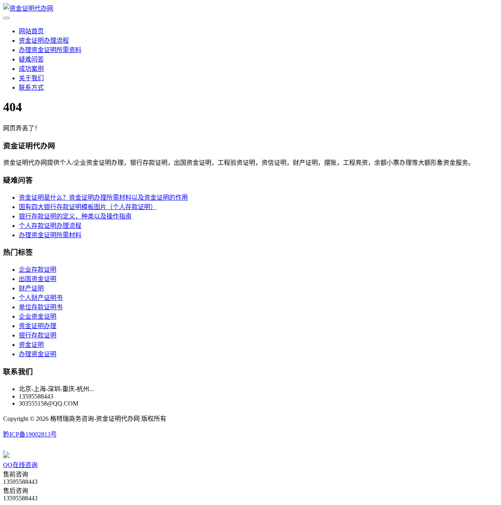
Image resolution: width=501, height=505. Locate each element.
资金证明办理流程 (44, 40)
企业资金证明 (37, 316)
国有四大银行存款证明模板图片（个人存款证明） (88, 207)
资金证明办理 (37, 326)
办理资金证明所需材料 (50, 235)
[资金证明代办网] (28, 8)
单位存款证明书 (41, 307)
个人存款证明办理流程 (50, 225)
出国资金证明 (37, 279)
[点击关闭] (4, 448)
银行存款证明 (37, 335)
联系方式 (31, 87)
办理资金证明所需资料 (50, 50)
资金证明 (31, 344)
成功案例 (31, 68)
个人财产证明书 (41, 297)
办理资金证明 (37, 354)
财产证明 (31, 288)
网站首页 (31, 31)
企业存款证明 (37, 269)
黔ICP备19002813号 (30, 434)
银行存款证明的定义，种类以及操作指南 (75, 216)
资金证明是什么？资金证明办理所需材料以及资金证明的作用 (103, 197)
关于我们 (31, 78)
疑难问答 (31, 59)
